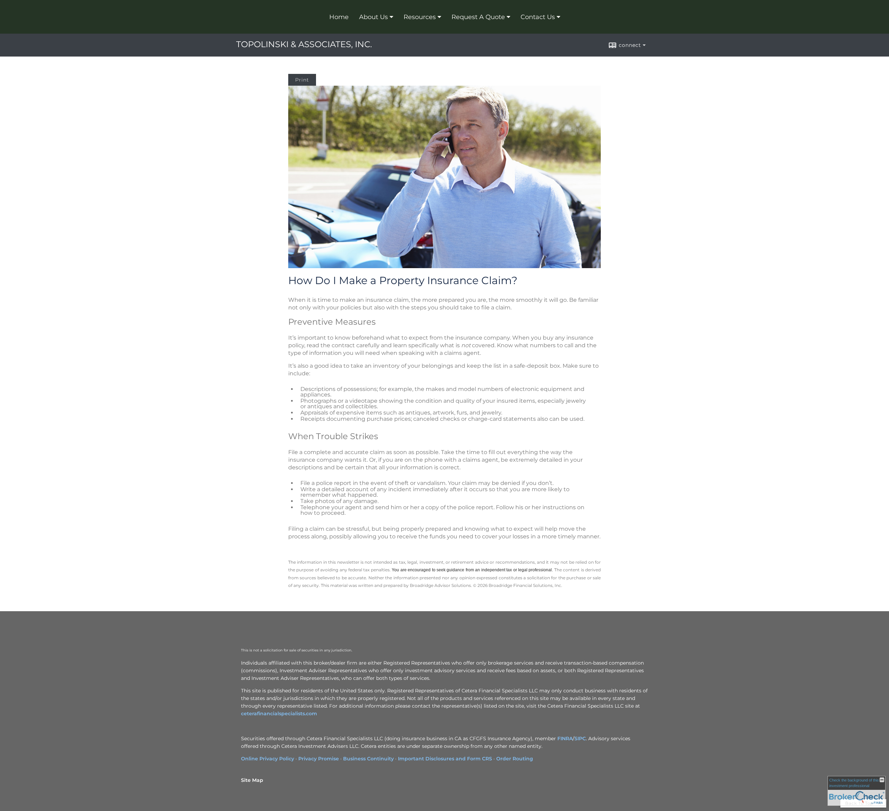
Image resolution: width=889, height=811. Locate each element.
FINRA (565, 738)
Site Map (252, 780)
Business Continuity (368, 758)
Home (339, 17)
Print (302, 80)
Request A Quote (478, 17)
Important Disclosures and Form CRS (445, 758)
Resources (420, 17)
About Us (373, 17)
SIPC (580, 738)
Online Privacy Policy (267, 758)
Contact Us (538, 17)
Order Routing (514, 758)
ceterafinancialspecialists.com (279, 713)
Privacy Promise (318, 758)
